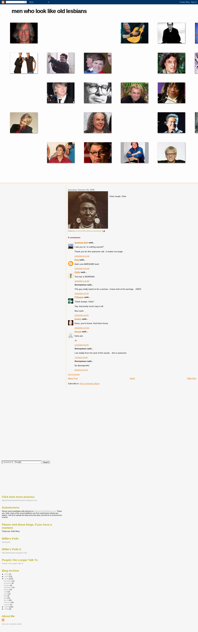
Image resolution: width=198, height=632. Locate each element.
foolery (78, 319)
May (5, 596)
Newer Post (73, 378)
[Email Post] (103, 231)
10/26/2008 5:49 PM (82, 315)
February (7, 602)
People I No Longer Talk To (12, 563)
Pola (77, 260)
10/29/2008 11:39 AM (82, 328)
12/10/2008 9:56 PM (82, 345)
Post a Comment (74, 374)
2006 (6, 609)
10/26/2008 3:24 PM (82, 293)
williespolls (6, 542)
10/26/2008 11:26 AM (82, 281)
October (7, 585)
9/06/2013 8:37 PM (81, 370)
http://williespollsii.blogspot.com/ (14, 553)
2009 (6, 576)
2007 (6, 607)
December (8, 581)
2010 (6, 574)
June (6, 594)
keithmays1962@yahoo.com (44, 511)
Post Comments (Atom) (90, 384)
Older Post (191, 378)
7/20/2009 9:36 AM (81, 357)
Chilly (77, 272)
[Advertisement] (15, 479)
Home (132, 378)
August (6, 589)
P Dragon (79, 297)
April (5, 598)
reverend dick (81, 242)
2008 (6, 579)
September (8, 587)
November (8, 583)
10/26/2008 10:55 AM (82, 268)
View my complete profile (12, 624)
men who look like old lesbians (49, 11)
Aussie (78, 331)
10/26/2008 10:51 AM (82, 256)
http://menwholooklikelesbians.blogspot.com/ (19, 500)
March (6, 600)
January (7, 604)
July (5, 592)
